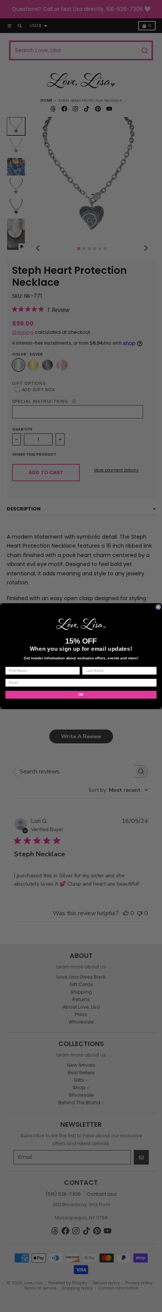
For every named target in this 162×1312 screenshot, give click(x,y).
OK (80, 694)
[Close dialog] (158, 607)
